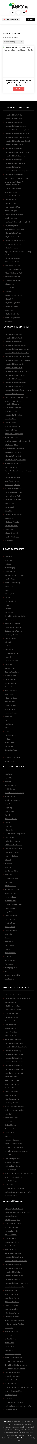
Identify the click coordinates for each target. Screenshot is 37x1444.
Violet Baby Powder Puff (13, 280)
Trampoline (8, 609)
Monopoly (8, 657)
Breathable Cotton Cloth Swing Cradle (18, 222)
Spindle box (9, 557)
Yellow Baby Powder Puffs (14, 273)
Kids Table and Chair (12, 653)
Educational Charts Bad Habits (15, 163)
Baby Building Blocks (12, 314)
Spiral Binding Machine (12, 1159)
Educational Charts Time (13, 122)
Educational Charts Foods (13, 119)
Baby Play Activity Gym (12, 1006)
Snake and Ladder (11, 1196)
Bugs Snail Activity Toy (12, 1002)
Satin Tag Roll (9, 594)
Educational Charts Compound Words (17, 141)
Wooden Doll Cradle (11, 218)
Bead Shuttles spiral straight (14, 575)
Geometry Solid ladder (12, 758)
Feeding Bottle (9, 288)
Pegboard (8, 564)
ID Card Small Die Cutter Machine (16, 1151)
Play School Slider (11, 601)
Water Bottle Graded (11, 1118)
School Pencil (9, 728)
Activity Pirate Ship (11, 1013)
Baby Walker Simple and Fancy (15, 240)
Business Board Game (12, 1166)
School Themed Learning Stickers (16, 178)
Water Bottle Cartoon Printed (14, 1073)
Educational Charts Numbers (14, 1054)
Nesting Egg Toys (11, 750)
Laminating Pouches (12, 635)
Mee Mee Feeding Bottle (13, 244)
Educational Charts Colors (14, 1062)
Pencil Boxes (9, 724)
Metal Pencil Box (10, 1036)
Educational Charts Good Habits (16, 1047)
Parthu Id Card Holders (12, 624)
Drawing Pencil (10, 709)
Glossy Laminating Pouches (14, 1106)
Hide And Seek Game (12, 672)
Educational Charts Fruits (13, 115)
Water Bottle (9, 1114)
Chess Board (9, 321)
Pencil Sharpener (10, 735)
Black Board (9, 650)
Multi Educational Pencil (13, 207)
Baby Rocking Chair (11, 226)
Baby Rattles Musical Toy (13, 295)
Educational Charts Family (14, 167)
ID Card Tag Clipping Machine (15, 1155)
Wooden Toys (9, 761)
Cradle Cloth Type (11, 211)
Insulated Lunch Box (11, 1017)
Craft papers (9, 746)
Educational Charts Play (13, 1051)
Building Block (9, 612)
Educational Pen (10, 200)
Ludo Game (8, 665)
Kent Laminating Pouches (13, 631)
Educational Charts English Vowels (17, 152)
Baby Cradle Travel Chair (13, 237)
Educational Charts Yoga (13, 160)
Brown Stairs (9, 560)
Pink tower (8, 1121)
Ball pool (8, 642)
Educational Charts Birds (13, 1065)
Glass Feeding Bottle (12, 262)
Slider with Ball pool (11, 638)
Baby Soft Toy (9, 299)
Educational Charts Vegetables (15, 126)
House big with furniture (13, 1039)
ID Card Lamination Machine (14, 1188)
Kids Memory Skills (11, 661)
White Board (9, 646)
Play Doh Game (10, 702)
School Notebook (11, 698)
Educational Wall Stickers (13, 196)
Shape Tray (8, 590)
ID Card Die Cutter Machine (14, 1147)
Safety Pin (8, 292)
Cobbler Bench (10, 571)
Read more (19, 89)
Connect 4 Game (10, 676)
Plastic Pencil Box (11, 1032)
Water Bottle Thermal (12, 1084)
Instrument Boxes (11, 713)
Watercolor (8, 717)
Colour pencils (10, 743)
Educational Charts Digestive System (17, 137)
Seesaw (7, 605)
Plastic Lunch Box (11, 1021)
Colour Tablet (9, 1133)
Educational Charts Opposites (15, 156)
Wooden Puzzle (10, 579)
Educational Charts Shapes (14, 1043)
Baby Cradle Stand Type (13, 233)
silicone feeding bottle (12, 258)
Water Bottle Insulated (12, 1080)
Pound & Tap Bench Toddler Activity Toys (19, 1173)
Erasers (7, 731)
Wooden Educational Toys (14, 1144)
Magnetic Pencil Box (12, 1028)
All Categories (11, 20)
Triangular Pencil (10, 203)
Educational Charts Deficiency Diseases (18, 171)
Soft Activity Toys (11, 1181)
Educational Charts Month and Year (17, 134)
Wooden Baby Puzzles (12, 318)
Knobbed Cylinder (11, 1125)
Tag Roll (7, 597)
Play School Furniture (12, 1088)
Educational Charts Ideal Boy (14, 145)
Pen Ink (7, 720)
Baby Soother (9, 284)
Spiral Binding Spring (12, 1099)
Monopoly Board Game (12, 1162)
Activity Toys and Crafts (13, 1010)
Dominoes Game (10, 683)
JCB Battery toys (10, 1170)
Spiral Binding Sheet (11, 1095)
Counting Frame (10, 705)
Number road (9, 1129)
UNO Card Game (10, 668)
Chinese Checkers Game (13, 687)
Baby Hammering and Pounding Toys (17, 999)
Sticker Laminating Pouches (14, 1110)
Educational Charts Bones (13, 1058)
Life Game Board (10, 679)
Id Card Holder (9, 620)
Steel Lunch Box (10, 1025)
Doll (6, 754)
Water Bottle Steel (11, 1077)
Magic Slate (9, 694)
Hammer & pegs (10, 568)
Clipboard (8, 739)
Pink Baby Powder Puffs (13, 269)
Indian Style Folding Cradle (14, 214)
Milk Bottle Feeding (11, 248)
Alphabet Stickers (11, 192)
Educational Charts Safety (13, 148)
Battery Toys (9, 310)
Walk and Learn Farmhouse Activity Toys (18, 1192)
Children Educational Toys (14, 1177)
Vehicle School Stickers (13, 188)
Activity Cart (9, 1185)
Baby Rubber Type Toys (12, 303)
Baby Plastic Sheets (11, 306)
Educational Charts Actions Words (16, 1069)
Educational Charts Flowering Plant (17, 130)
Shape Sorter (9, 586)
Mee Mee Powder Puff (12, 277)
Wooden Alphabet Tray (12, 583)
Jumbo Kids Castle (11, 1092)
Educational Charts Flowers (14, 174)
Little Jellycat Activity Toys (14, 995)
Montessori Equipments (13, 1140)
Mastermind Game (11, 691)
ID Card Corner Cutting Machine (15, 616)
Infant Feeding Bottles (12, 266)
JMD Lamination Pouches (13, 627)
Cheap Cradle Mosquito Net (14, 229)
